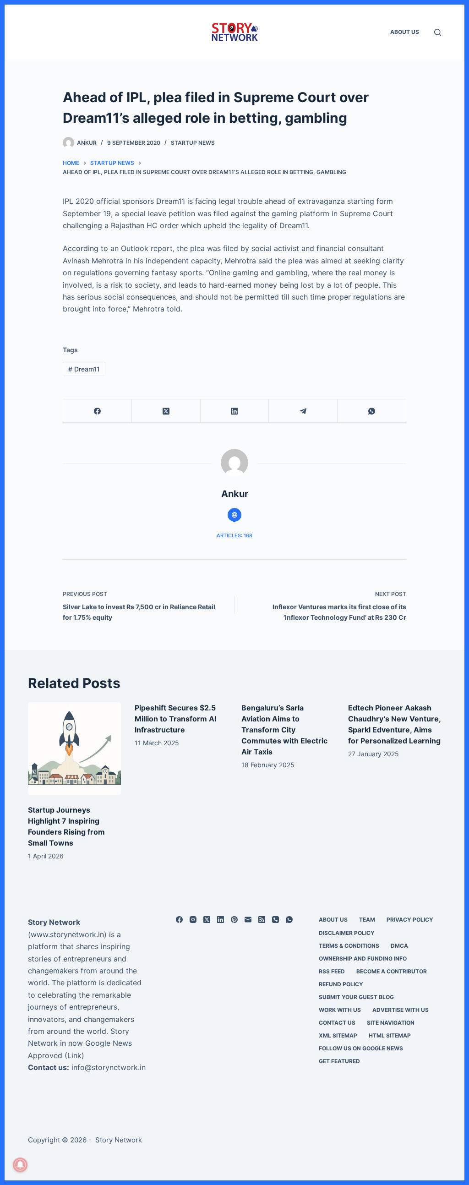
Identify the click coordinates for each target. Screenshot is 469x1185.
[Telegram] (303, 411)
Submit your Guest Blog (356, 997)
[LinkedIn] (235, 411)
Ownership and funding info (363, 958)
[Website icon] (234, 515)
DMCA (399, 945)
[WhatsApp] (372, 411)
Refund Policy (341, 984)
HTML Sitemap (390, 1035)
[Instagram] (193, 919)
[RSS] (261, 919)
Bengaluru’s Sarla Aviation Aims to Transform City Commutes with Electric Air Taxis (284, 729)
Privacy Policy (410, 919)
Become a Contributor (391, 971)
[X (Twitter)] (166, 411)
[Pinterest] (234, 919)
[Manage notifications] (20, 1165)
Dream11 (84, 369)
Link (74, 1055)
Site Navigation (390, 1022)
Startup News (193, 142)
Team (367, 919)
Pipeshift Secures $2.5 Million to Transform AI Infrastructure (175, 718)
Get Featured (339, 1061)
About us (404, 31)
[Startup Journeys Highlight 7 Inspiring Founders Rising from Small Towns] (74, 748)
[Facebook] (97, 411)
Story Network (54, 922)
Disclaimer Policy (347, 932)
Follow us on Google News (361, 1048)
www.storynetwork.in (67, 934)
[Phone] (275, 919)
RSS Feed (332, 971)
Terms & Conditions (349, 945)
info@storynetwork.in (108, 1067)
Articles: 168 (234, 535)
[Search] (437, 32)
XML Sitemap (338, 1035)
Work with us (340, 1009)
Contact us (337, 1022)
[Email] (248, 919)
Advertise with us (400, 1009)
